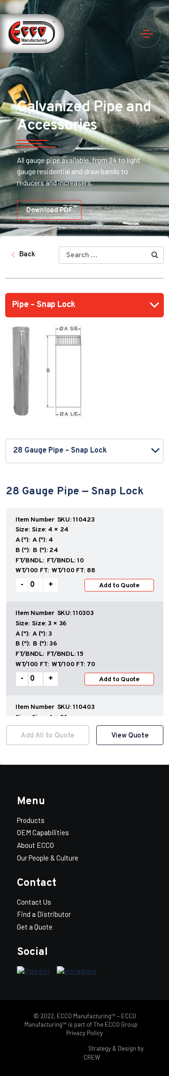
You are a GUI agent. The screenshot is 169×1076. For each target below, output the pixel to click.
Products (31, 820)
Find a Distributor (44, 914)
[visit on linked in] (33, 971)
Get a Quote (35, 926)
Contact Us (34, 902)
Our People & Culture (47, 857)
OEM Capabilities (43, 832)
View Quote (130, 735)
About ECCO (35, 845)
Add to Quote (119, 586)
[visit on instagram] (76, 971)
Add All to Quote (48, 735)
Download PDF (49, 210)
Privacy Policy (84, 1033)
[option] (84, 611)
